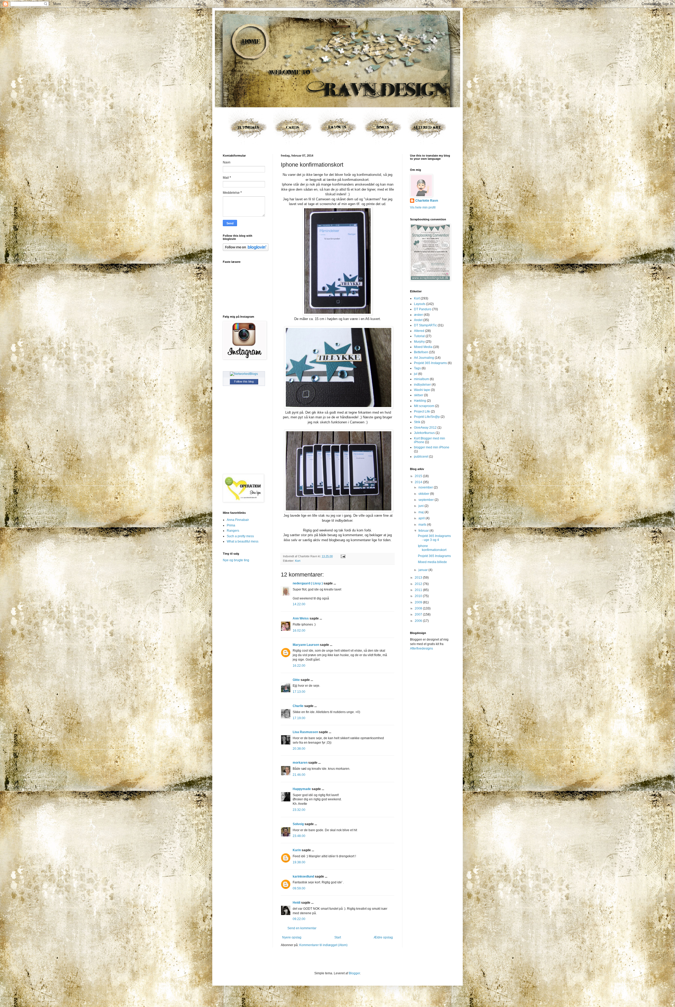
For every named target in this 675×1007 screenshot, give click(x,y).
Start (337, 937)
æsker (418, 315)
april (422, 518)
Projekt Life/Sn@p (427, 417)
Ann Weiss (301, 618)
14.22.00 (299, 604)
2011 (419, 590)
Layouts (419, 304)
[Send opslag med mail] (342, 556)
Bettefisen (421, 352)
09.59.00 (299, 888)
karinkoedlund (303, 876)
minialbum (421, 379)
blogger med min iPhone (431, 447)
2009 (419, 602)
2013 (419, 577)
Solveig (298, 824)
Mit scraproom (424, 406)
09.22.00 (299, 919)
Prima (231, 525)
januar (423, 570)
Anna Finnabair (238, 520)
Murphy (419, 341)
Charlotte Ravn (426, 200)
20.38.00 (299, 749)
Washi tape (422, 390)
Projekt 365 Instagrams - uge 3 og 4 (434, 537)
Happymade (302, 789)
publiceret (421, 456)
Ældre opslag (383, 937)
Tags (417, 368)
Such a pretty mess (240, 536)
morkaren (300, 762)
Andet (418, 320)
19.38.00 (299, 862)
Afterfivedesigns (421, 648)
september (426, 500)
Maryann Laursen (306, 645)
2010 (419, 596)
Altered (419, 331)
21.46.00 (299, 775)
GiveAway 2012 (425, 427)
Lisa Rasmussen (305, 732)
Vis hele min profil (423, 207)
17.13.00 (299, 692)
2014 (419, 482)
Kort (297, 560)
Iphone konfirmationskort (432, 547)
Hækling (420, 401)
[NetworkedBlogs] (244, 374)
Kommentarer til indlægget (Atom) (323, 945)
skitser (418, 395)
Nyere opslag (291, 937)
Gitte (296, 680)
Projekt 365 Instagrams (430, 363)
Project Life (422, 411)
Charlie (298, 706)
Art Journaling (424, 358)
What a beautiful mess (242, 541)
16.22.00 (299, 665)
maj (421, 512)
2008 (419, 608)
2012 (419, 584)
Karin (297, 850)
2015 (419, 476)
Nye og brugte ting (236, 560)
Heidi (296, 902)
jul (415, 374)
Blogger (354, 973)
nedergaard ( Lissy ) (308, 583)
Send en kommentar (301, 928)
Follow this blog (244, 381)
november (426, 487)
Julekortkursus (424, 433)
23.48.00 (299, 836)
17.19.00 (299, 718)
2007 (419, 614)
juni (421, 506)
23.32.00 (299, 810)
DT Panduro (422, 309)
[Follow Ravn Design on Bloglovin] (245, 250)
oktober (424, 494)
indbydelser (422, 384)
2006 (419, 621)
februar (424, 530)
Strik (417, 422)
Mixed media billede (432, 562)
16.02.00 (299, 630)
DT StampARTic (425, 325)
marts (422, 524)
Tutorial (419, 336)
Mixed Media (423, 347)
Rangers (233, 530)
